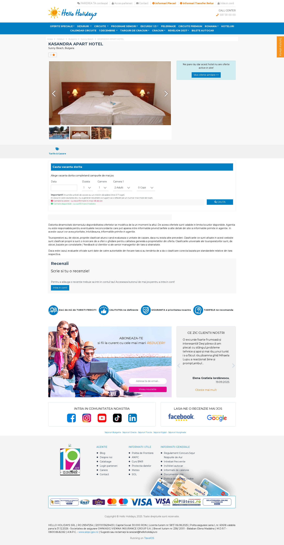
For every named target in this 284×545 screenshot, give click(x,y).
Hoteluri (227, 26)
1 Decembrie (107, 30)
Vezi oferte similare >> (206, 74)
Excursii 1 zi (148, 26)
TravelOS (149, 538)
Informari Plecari (165, 3)
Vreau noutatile (147, 389)
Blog (102, 453)
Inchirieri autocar (173, 465)
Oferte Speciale (61, 26)
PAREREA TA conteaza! (94, 3)
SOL (134, 474)
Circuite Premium (190, 26)
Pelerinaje (168, 26)
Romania (211, 26)
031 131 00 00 (227, 14)
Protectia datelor (141, 465)
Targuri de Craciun (133, 30)
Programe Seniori (123, 26)
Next (167, 93)
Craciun (157, 30)
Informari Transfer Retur (198, 3)
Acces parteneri (123, 3)
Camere (102, 181)
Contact (143, 3)
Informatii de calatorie (176, 470)
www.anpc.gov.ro (88, 532)
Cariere (104, 470)
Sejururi (83, 26)
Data (54, 181)
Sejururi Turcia (145, 432)
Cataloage (105, 461)
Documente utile (174, 474)
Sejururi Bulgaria (113, 432)
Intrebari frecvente (174, 461)
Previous (53, 93)
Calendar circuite (83, 30)
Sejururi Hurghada (177, 432)
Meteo (136, 470)
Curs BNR (137, 461)
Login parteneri (108, 465)
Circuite (100, 26)
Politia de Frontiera (142, 453)
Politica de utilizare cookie (179, 478)
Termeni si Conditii (174, 482)
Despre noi (106, 457)
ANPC (135, 457)
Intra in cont (227, 3)
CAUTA (221, 201)
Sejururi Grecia (129, 432)
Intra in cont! (60, 287)
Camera (118, 181)
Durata (86, 181)
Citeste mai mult (206, 389)
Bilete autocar (203, 30)
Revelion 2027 (177, 30)
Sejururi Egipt (160, 432)
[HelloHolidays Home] (72, 13)
